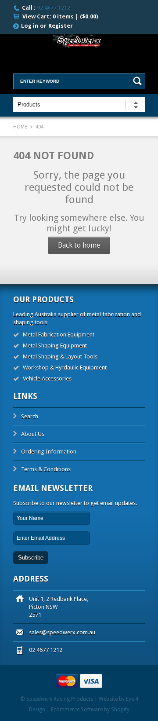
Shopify (120, 709)
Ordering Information (48, 451)
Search (29, 416)
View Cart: (60, 16)
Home (20, 127)
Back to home (79, 245)
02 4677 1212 (53, 7)
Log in (29, 25)
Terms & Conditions (46, 469)
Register (60, 25)
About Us (32, 434)
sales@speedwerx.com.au (62, 632)
